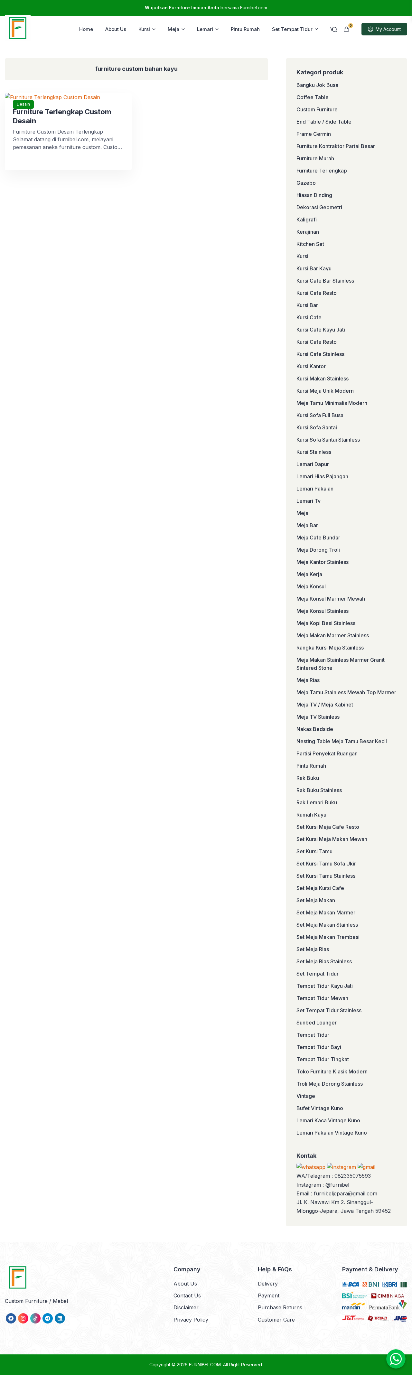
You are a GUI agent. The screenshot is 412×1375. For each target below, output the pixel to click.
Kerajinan (307, 232)
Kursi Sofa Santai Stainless (328, 439)
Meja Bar (307, 525)
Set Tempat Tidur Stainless (328, 1010)
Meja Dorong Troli (318, 550)
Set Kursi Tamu (314, 851)
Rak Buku (307, 778)
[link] (11, 1318)
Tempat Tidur (312, 1035)
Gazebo (306, 183)
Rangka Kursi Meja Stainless (330, 647)
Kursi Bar (307, 305)
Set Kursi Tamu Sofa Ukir (326, 863)
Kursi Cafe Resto (316, 293)
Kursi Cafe (309, 317)
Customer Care (276, 1319)
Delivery (268, 1283)
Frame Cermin (313, 134)
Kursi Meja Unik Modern (325, 391)
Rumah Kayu (311, 814)
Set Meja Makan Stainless (327, 924)
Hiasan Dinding (314, 195)
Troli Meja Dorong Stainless (329, 1083)
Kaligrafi (306, 219)
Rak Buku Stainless (319, 790)
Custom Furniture (317, 109)
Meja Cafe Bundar (318, 537)
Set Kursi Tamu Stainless (325, 876)
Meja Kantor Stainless (322, 562)
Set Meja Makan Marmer (325, 912)
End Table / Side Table (323, 121)
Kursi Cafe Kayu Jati (320, 329)
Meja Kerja (309, 574)
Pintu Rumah (245, 29)
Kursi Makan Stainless (322, 378)
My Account (388, 29)
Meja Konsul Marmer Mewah (330, 598)
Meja (173, 29)
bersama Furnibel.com (206, 7)
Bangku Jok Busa (317, 85)
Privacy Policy (190, 1319)
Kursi (144, 29)
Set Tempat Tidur (292, 29)
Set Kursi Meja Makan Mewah (331, 839)
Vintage (305, 1096)
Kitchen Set (310, 244)
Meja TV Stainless (318, 717)
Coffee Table (312, 97)
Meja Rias (308, 680)
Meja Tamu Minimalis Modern (331, 403)
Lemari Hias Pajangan (322, 476)
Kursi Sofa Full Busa (319, 415)
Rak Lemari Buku (316, 802)
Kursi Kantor (311, 366)
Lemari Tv (308, 501)
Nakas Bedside (314, 729)
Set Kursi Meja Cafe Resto (327, 827)
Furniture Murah (315, 158)
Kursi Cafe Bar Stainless (325, 280)
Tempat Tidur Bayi (318, 1047)
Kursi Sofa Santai (316, 427)
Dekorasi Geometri (319, 207)
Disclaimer (186, 1307)
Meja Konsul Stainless (322, 611)
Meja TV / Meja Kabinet (324, 704)
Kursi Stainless (313, 452)
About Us (115, 29)
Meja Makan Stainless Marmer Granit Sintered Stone (340, 664)
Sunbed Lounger (316, 1022)
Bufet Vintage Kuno (319, 1108)
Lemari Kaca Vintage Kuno (328, 1120)
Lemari (205, 29)
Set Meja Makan (315, 900)
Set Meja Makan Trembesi (328, 937)
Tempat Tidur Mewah (322, 998)
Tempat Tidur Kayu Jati (324, 986)
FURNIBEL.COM (205, 1364)
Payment (268, 1295)
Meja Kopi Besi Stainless (325, 623)
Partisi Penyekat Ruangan (327, 753)
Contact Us (187, 1295)
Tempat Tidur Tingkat (322, 1059)
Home (86, 29)
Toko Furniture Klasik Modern (332, 1071)
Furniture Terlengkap (321, 170)
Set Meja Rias (312, 949)
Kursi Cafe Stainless (320, 354)
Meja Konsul (311, 586)
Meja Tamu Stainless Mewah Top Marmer (346, 692)
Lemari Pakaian (314, 488)
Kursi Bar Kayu (314, 268)
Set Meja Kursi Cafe (320, 888)
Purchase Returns (280, 1307)
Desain (23, 104)
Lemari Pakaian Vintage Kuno (331, 1132)
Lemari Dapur (312, 464)
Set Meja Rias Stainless (324, 961)
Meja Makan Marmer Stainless (332, 635)
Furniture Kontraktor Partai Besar (335, 146)
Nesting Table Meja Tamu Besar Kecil (341, 741)
